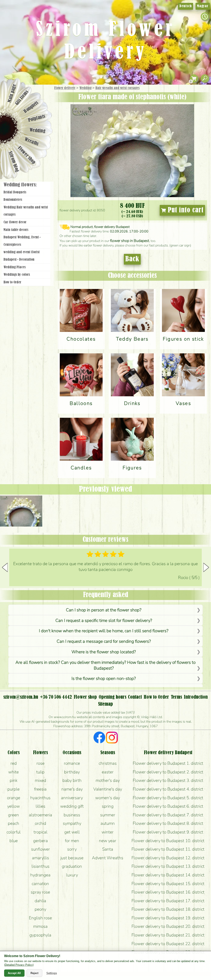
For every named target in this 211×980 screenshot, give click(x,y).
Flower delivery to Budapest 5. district (168, 798)
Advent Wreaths (107, 858)
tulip (40, 772)
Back (132, 259)
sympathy (72, 823)
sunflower (40, 849)
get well (72, 832)
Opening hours (112, 697)
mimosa (40, 926)
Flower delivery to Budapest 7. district (168, 815)
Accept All (14, 973)
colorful (14, 832)
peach (13, 823)
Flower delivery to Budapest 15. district (167, 883)
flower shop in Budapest (129, 240)
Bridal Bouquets (15, 192)
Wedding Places (15, 267)
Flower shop (26, 155)
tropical (40, 832)
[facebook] (99, 738)
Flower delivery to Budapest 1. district (168, 763)
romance (72, 763)
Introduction (196, 697)
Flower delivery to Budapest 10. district (167, 841)
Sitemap (105, 704)
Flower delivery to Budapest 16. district (167, 892)
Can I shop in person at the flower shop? (103, 610)
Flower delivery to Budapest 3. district (168, 780)
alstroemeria (40, 815)
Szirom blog (14, 162)
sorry (72, 849)
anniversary (72, 798)
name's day (72, 789)
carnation (40, 883)
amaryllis (40, 858)
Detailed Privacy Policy (19, 964)
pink (14, 780)
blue (13, 841)
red (14, 763)
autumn (108, 823)
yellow (13, 806)
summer (107, 815)
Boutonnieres (13, 199)
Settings (51, 973)
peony (40, 909)
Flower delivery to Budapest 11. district (167, 849)
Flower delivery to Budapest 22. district (167, 944)
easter (108, 772)
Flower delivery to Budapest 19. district (167, 918)
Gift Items (21, 97)
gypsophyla (40, 935)
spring (108, 806)
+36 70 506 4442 (56, 697)
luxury (72, 875)
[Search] (205, 78)
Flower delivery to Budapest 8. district (168, 823)
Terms (176, 697)
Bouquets (31, 107)
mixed (40, 780)
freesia (40, 789)
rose (40, 763)
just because (71, 858)
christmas (108, 763)
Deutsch (185, 6)
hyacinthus (40, 798)
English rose (40, 918)
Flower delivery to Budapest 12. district (167, 858)
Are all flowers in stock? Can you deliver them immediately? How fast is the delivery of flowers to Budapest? (105, 665)
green (13, 815)
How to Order (12, 282)
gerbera (40, 841)
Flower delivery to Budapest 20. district (167, 926)
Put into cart (185, 210)
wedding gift (72, 806)
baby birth (72, 780)
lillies (40, 806)
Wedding (85, 88)
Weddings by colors (17, 274)
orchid (40, 823)
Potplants (37, 118)
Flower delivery (64, 88)
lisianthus (40, 866)
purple (13, 789)
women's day (107, 798)
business (72, 815)
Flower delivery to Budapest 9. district (168, 832)
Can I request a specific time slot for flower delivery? (103, 620)
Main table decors (16, 230)
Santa (107, 849)
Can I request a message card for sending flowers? (104, 641)
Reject (34, 973)
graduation (72, 866)
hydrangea (40, 875)
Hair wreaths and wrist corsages (117, 88)
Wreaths (31, 142)
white (13, 772)
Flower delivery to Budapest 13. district (167, 866)
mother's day (108, 780)
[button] (206, 567)
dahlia (40, 901)
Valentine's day (107, 789)
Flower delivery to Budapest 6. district (168, 806)
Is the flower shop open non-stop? (104, 678)
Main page (12, 93)
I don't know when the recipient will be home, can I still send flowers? (103, 631)
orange (13, 798)
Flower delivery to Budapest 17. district (167, 901)
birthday (72, 772)
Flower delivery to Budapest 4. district (168, 789)
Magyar (202, 6)
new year (107, 841)
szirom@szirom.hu (20, 697)
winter (108, 832)
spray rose (40, 892)
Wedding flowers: (20, 185)
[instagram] (112, 738)
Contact (135, 697)
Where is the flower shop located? (104, 652)
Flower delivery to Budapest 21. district (167, 935)
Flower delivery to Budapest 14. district (167, 875)
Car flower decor (15, 222)
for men (72, 841)
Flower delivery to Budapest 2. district (168, 772)
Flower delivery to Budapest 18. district (167, 909)
